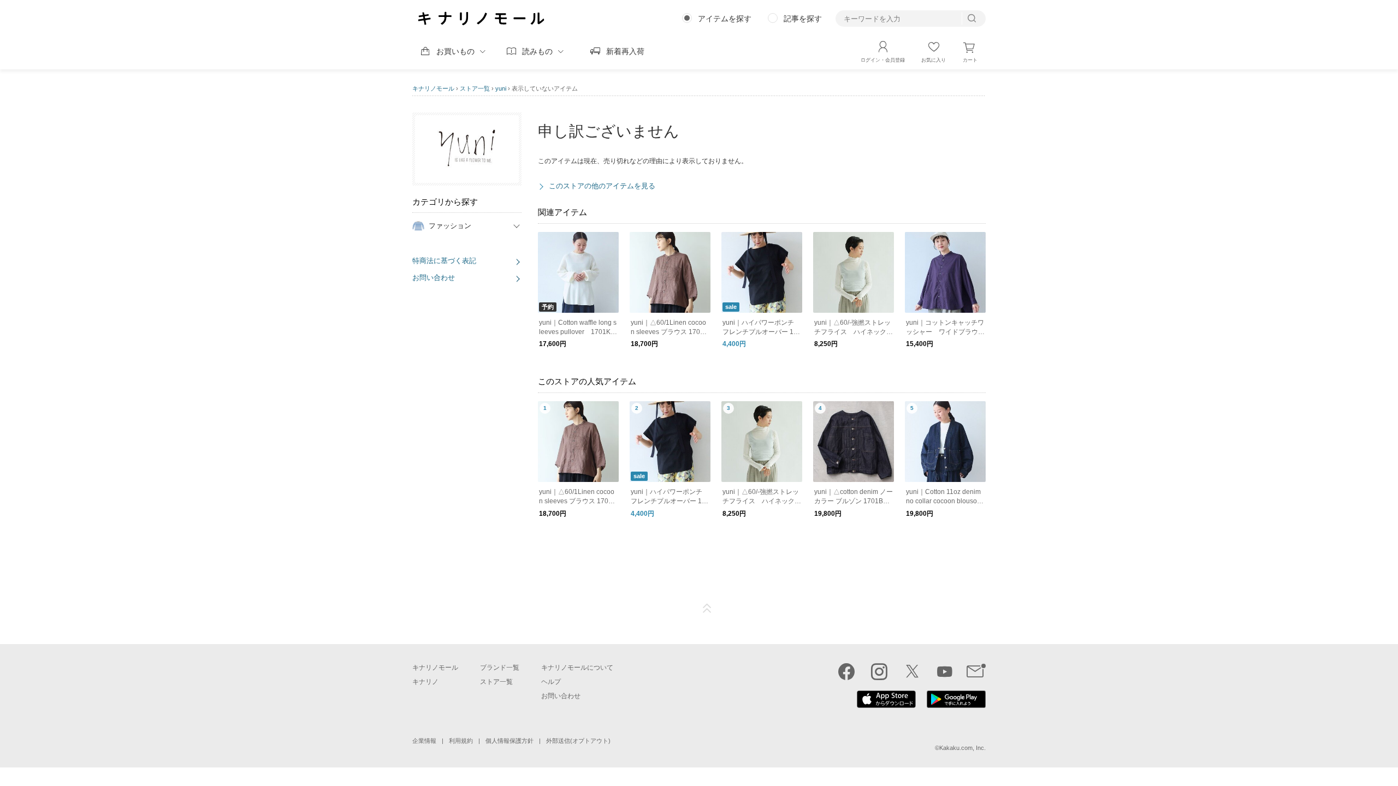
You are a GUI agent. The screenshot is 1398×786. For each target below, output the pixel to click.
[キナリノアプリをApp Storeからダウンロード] (886, 705)
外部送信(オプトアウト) (578, 740)
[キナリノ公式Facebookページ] (846, 671)
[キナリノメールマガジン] (976, 671)
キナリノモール (433, 88)
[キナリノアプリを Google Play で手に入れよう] (956, 705)
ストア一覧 (475, 88)
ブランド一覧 (499, 667)
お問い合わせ (433, 277)
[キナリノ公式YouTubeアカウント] (945, 671)
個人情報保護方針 (509, 740)
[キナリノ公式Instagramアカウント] (879, 671)
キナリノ (425, 682)
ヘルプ (551, 682)
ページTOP (707, 608)
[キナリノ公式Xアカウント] (912, 671)
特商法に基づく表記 (444, 261)
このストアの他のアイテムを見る (602, 186)
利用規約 (461, 740)
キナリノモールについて (577, 667)
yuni (500, 88)
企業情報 (424, 740)
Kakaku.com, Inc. (962, 748)
